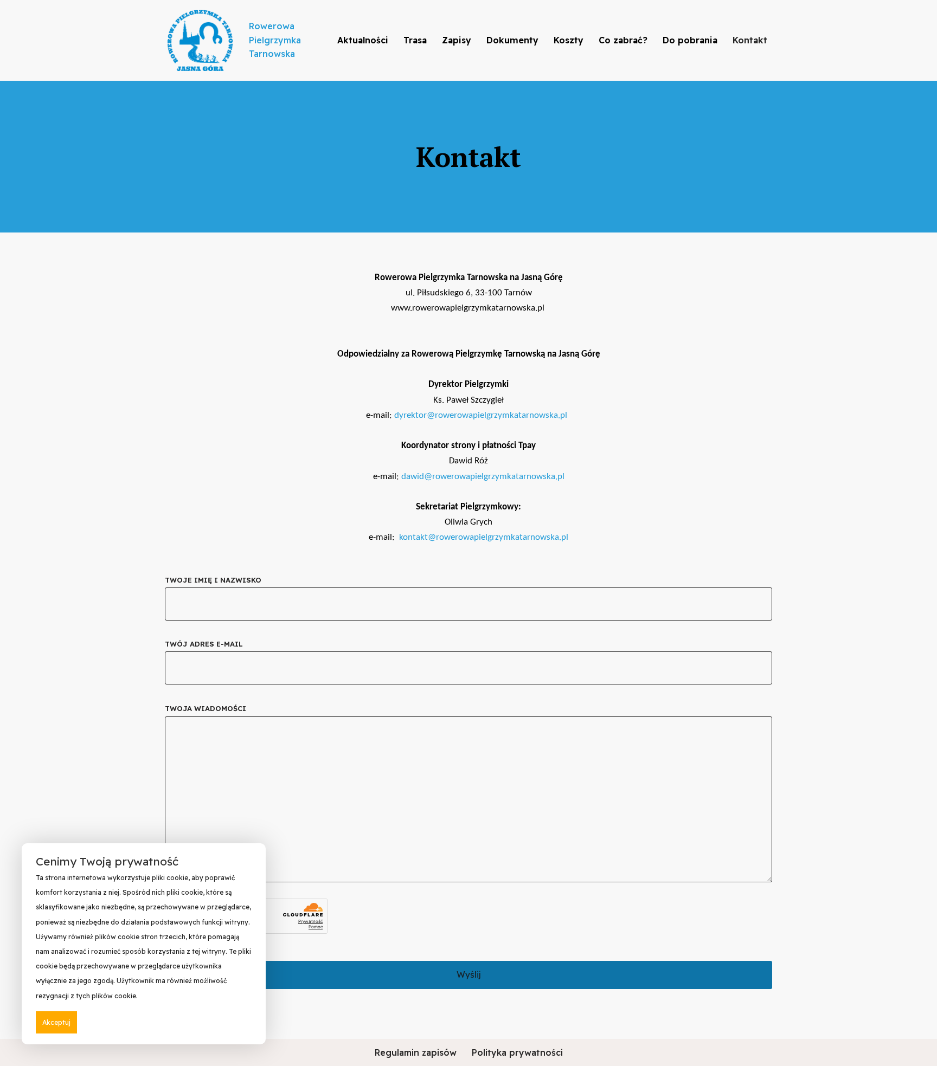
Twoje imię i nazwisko (213, 580)
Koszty (568, 40)
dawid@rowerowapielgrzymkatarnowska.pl (482, 476)
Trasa (415, 40)
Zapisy (456, 40)
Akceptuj (56, 1022)
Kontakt (750, 40)
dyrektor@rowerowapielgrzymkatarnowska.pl (480, 415)
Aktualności (362, 40)
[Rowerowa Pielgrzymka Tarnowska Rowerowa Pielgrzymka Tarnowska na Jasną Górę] (200, 40)
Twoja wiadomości (205, 708)
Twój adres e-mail (204, 643)
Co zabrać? (623, 40)
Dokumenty (512, 40)
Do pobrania (690, 40)
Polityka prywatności (517, 1052)
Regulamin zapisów (416, 1052)
